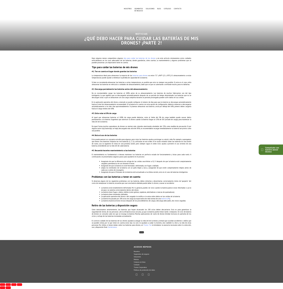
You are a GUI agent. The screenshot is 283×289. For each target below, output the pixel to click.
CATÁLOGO (167, 9)
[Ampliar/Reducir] (19, 284)
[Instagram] (148, 274)
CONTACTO (177, 9)
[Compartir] (8, 284)
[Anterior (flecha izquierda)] (2, 287)
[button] (141, 232)
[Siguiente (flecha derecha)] (8, 287)
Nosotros (128, 9)
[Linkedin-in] (136, 274)
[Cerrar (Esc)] (2, 284)
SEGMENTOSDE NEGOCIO (138, 10)
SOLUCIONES (150, 9)
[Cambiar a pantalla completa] (13, 284)
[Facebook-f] (142, 274)
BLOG (159, 9)
